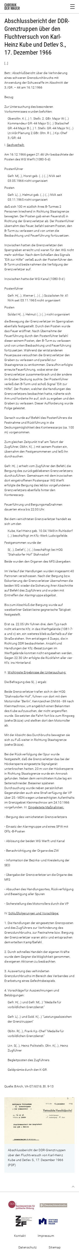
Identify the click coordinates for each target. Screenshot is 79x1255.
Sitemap (55, 1247)
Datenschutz (27, 1247)
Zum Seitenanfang (73, 1187)
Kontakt (20, 1235)
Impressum (46, 1235)
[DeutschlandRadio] (55, 1205)
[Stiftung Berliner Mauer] (50, 1221)
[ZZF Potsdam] (26, 1221)
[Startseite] (12, 7)
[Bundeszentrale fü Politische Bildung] (23, 1205)
